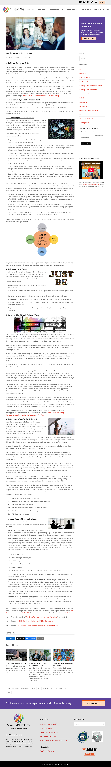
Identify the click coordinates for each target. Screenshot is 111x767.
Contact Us (68, 613)
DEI (39, 688)
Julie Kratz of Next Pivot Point (91, 184)
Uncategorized (84, 123)
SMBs (8, 692)
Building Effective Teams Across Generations (38, 664)
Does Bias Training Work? (48, 724)
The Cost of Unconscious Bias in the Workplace (41, 617)
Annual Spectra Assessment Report (18, 688)
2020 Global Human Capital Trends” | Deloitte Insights (35, 621)
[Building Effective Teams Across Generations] (40, 655)
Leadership (83, 102)
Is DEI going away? (46, 728)
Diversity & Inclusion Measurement (90, 86)
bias (33, 688)
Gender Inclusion (84, 94)
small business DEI (61, 688)
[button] (108, 10)
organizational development (88, 110)
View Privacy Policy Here (47, 751)
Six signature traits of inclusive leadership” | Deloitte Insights (38, 625)
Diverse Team (27, 57)
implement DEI (47, 688)
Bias (80, 69)
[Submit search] (103, 58)
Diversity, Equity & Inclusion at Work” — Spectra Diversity (40, 96)
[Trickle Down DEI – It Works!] (16, 655)
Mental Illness (84, 106)
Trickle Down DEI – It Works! (16, 663)
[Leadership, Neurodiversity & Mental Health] (63, 655)
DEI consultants (84, 77)
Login (102, 2)
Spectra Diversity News (86, 118)
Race (80, 114)
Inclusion (82, 98)
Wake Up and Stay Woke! (48, 736)
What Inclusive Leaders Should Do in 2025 (53, 740)
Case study (82, 73)
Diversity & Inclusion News (88, 90)
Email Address (85, 137)
